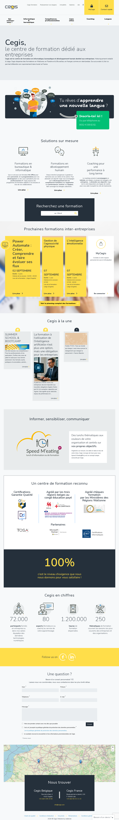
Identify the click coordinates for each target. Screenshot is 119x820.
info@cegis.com (59, 805)
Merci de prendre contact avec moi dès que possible (41, 724)
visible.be (68, 819)
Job (79, 5)
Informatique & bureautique (29, 20)
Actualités (63, 5)
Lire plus (22, 190)
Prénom (62, 687)
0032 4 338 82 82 (87, 124)
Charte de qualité (29, 816)
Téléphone (25, 697)
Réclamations (72, 816)
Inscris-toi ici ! (90, 116)
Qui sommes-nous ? (11, 20)
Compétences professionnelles (52, 20)
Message (25, 707)
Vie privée (61, 816)
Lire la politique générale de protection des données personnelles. (45, 731)
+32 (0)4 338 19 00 (46, 799)
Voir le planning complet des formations (58, 303)
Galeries (72, 5)
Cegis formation (32, 5)
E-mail (62, 697)
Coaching (90, 19)
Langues (108, 19)
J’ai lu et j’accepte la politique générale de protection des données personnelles (49, 727)
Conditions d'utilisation (46, 816)
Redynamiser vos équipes (48, 5)
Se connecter (100, 293)
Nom (23, 687)
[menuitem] (10, 20)
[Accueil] (11, 7)
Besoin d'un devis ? (103, 817)
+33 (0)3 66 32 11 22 (73, 799)
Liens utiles (71, 20)
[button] (38, 761)
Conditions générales (88, 816)
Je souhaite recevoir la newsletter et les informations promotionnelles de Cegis (49, 734)
